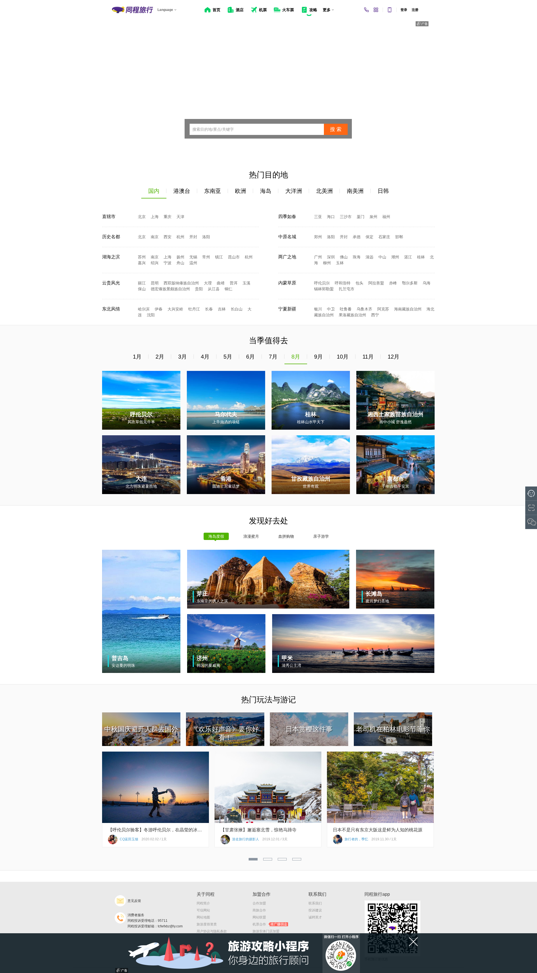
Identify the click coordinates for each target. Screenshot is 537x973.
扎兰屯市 (346, 289)
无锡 (193, 257)
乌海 (426, 283)
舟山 (180, 263)
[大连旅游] (141, 493)
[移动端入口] (389, 10)
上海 (155, 216)
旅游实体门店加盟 (266, 931)
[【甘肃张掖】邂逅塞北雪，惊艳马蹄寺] (268, 822)
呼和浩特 (342, 283)
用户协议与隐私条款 (212, 931)
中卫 (331, 309)
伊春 (158, 309)
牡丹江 (194, 309)
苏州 (142, 257)
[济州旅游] (226, 672)
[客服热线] (366, 10)
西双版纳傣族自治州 (181, 283)
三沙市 (346, 216)
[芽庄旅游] (268, 607)
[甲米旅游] (353, 672)
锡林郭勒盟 (324, 289)
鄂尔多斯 (410, 283)
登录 (404, 9)
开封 (193, 237)
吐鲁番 (346, 309)
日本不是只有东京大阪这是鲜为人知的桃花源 (377, 829)
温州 (193, 263)
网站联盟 (259, 917)
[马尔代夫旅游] (226, 429)
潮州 (395, 257)
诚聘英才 (315, 917)
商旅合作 (259, 910)
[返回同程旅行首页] (132, 9)
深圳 (331, 257)
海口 (331, 216)
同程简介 (203, 903)
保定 (369, 237)
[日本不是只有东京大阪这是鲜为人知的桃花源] (380, 822)
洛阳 (206, 237)
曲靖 (221, 283)
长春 (209, 309)
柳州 (327, 263)
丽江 (142, 283)
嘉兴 (142, 263)
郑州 (318, 237)
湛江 (408, 257)
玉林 (340, 263)
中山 (382, 257)
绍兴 (155, 263)
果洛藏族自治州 (352, 315)
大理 (208, 283)
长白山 (236, 309)
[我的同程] (376, 10)
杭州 (180, 237)
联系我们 (315, 903)
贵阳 (199, 289)
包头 (359, 283)
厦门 (360, 216)
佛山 (344, 257)
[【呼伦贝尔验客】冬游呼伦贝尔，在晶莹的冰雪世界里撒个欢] (155, 822)
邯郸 (399, 237)
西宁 (375, 315)
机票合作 (270, 924)
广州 (318, 257)
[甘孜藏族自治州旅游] (311, 493)
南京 (155, 237)
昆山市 (234, 257)
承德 (357, 237)
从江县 (214, 289)
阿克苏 (383, 309)
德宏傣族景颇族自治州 (170, 289)
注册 (415, 9)
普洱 (233, 283)
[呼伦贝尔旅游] (141, 429)
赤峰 (393, 283)
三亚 (318, 216)
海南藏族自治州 (407, 309)
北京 (142, 216)
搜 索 (335, 129)
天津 (180, 216)
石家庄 (384, 237)
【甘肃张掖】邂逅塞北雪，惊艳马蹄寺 (258, 829)
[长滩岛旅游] (395, 607)
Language (165, 10)
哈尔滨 (144, 309)
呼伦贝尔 (322, 283)
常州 (206, 257)
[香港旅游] (226, 493)
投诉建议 (315, 910)
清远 (369, 257)
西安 (167, 237)
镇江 (219, 257)
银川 (318, 309)
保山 (142, 289)
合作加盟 (259, 903)
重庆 (167, 216)
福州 (386, 216)
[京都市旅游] (395, 493)
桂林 (421, 257)
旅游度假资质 (207, 924)
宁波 (167, 263)
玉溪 (246, 283)
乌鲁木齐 (364, 309)
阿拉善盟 (376, 283)
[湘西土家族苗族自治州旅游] (395, 429)
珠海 (357, 257)
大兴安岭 (175, 309)
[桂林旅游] (311, 429)
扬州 (180, 257)
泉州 (373, 216)
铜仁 (228, 289)
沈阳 (151, 315)
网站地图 (203, 917)
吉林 (222, 309)
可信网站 (203, 910)
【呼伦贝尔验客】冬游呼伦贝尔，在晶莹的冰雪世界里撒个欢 (155, 829)
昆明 (155, 283)
